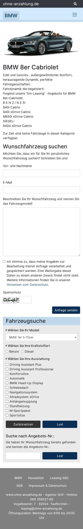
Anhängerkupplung (23, 401)
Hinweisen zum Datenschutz (27, 285)
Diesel (29, 351)
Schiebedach (19, 387)
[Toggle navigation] (74, 14)
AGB (19, 485)
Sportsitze (17, 415)
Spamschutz (12, 292)
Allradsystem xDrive (24, 397)
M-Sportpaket (20, 411)
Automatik (17, 378)
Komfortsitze (19, 374)
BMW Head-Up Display (26, 383)
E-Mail (7, 182)
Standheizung (20, 406)
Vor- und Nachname (17, 166)
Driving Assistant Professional (31, 369)
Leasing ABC (59, 478)
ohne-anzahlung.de (21, 4)
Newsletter (36, 478)
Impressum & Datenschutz (48, 485)
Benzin (14, 351)
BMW (11, 15)
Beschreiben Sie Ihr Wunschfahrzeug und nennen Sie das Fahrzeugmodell (41, 201)
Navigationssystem (23, 392)
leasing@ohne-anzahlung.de (41, 508)
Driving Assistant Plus (25, 364)
